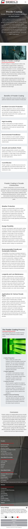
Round (2, 466)
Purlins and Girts (4, 478)
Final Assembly (4, 495)
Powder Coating (4, 498)
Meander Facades (5, 448)
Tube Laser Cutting (5, 500)
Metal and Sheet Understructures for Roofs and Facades (14, 482)
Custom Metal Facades (6, 453)
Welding (3, 491)
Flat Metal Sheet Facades (7, 454)
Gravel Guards (4, 477)
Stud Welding (4, 493)
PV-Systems (3, 480)
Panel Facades (4, 446)
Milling (2, 496)
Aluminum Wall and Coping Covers (9, 473)
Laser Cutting (4, 461)
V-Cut (2, 467)
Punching (3, 462)
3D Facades (3, 451)
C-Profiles (3, 475)
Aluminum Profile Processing (7, 490)
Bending (3, 464)
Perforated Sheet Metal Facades (8, 449)
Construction (4, 488)
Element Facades (5, 444)
